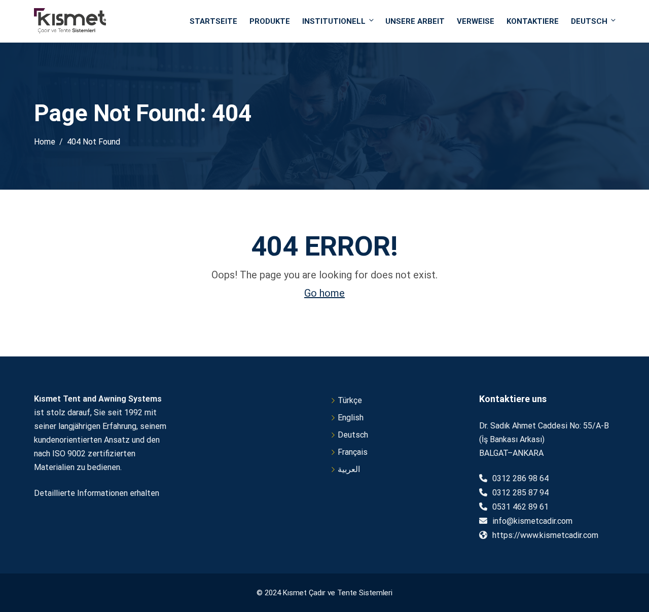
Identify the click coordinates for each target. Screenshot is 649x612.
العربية (349, 469)
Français (353, 452)
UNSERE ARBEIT (415, 21)
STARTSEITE (213, 21)
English (351, 417)
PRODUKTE (269, 21)
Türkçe (350, 400)
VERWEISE (475, 21)
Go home (324, 293)
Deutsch (589, 21)
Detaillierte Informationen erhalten (96, 493)
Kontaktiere (533, 21)
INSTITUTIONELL (334, 21)
